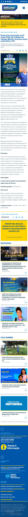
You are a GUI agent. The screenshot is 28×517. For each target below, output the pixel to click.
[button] (24, 8)
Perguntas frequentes (7, 491)
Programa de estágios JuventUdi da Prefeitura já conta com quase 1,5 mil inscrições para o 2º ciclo (13, 325)
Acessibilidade (23, 1)
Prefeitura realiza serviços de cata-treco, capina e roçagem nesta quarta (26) (13, 359)
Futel (15, 32)
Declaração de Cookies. (10, 511)
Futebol (11, 32)
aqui (12, 442)
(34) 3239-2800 (7, 440)
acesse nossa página (19, 489)
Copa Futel (4, 32)
